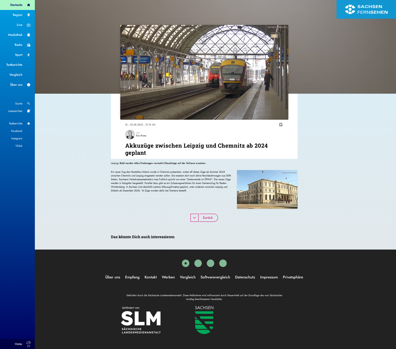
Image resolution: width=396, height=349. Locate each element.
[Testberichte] (185, 263)
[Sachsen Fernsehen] (366, 9)
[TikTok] (223, 263)
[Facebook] (198, 263)
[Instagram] (210, 263)
